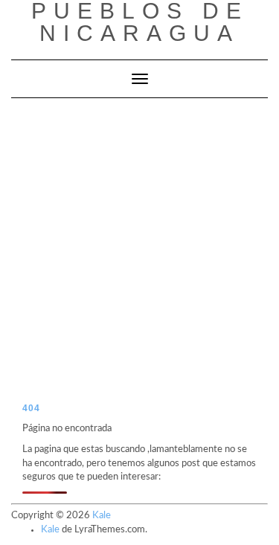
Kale (101, 515)
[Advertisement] (139, 245)
